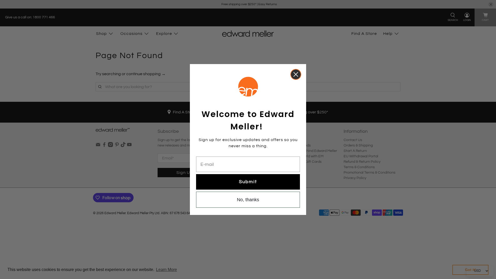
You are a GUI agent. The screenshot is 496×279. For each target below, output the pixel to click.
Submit (248, 181)
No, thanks (248, 199)
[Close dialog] (296, 74)
